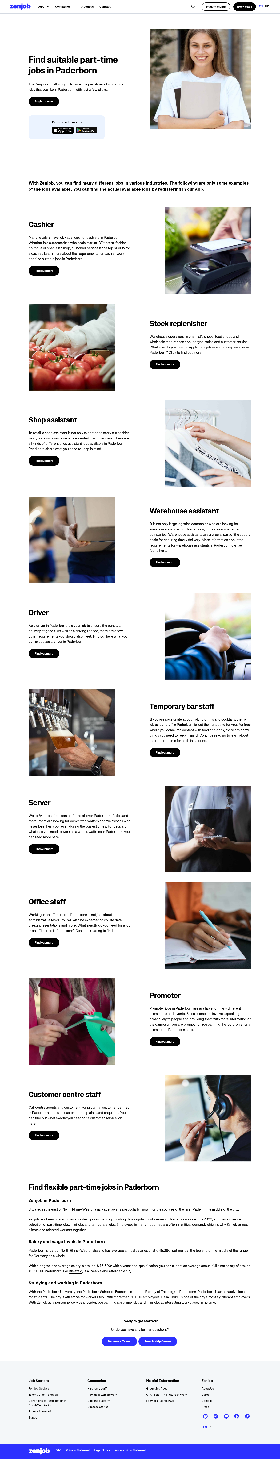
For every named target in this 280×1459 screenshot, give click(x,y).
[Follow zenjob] (205, 1414)
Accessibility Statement (130, 1450)
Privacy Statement (78, 1450)
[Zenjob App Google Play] (86, 131)
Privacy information (41, 1411)
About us (87, 6)
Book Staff (244, 6)
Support (34, 1417)
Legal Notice (102, 1450)
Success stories (97, 1407)
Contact (105, 6)
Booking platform (98, 1401)
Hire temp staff (97, 1388)
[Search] (193, 7)
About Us (208, 1388)
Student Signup (215, 6)
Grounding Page (156, 1388)
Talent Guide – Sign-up (43, 1394)
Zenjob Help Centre (158, 1341)
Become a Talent (119, 1341)
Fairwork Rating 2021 (160, 1401)
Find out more (44, 270)
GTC (58, 1450)
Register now (44, 101)
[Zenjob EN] (20, 6)
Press (205, 1407)
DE (267, 6)
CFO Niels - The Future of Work (166, 1394)
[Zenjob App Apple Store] (63, 131)
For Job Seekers (39, 1388)
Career (206, 1394)
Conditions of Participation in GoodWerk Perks (47, 1403)
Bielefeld (75, 1271)
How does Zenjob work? (103, 1394)
